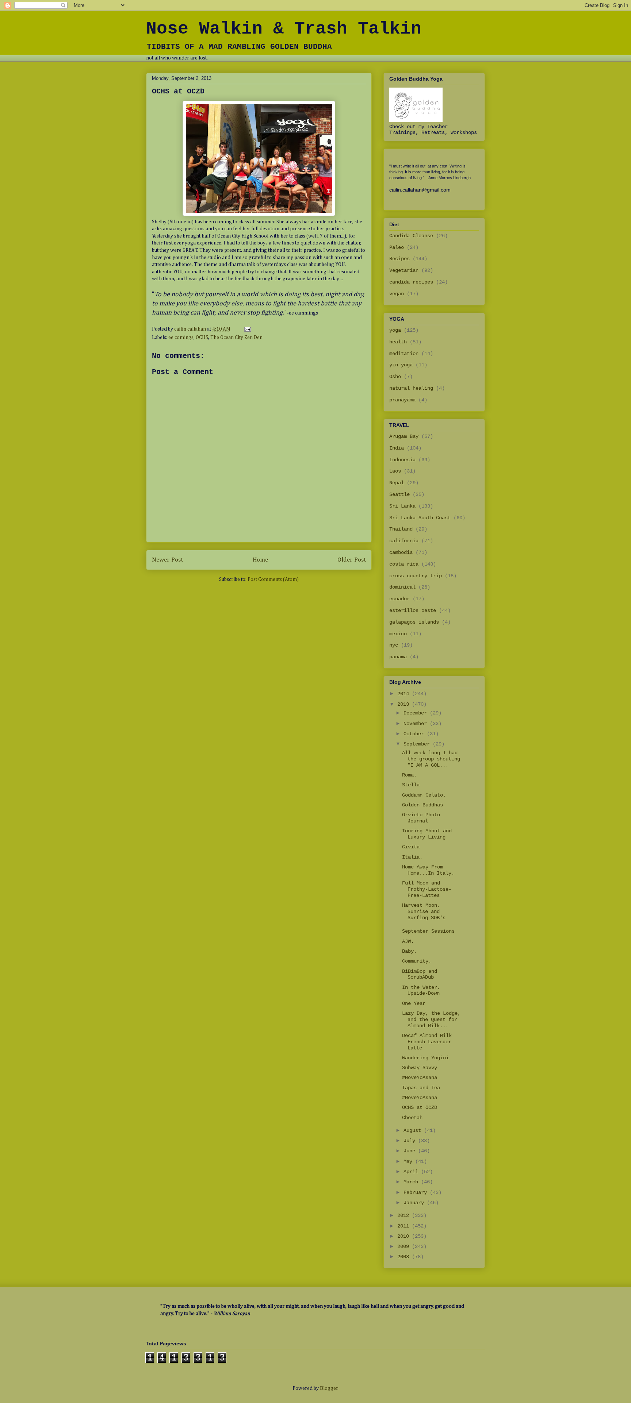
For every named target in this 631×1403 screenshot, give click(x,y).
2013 (404, 704)
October (415, 734)
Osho (395, 376)
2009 (404, 1246)
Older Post (351, 560)
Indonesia (402, 460)
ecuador (399, 599)
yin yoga (401, 365)
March (412, 1182)
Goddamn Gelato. (424, 795)
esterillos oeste (412, 610)
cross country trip (415, 576)
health (398, 342)
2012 (404, 1215)
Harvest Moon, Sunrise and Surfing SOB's (423, 911)
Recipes (399, 259)
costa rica (403, 564)
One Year (413, 1003)
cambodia (401, 552)
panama (398, 657)
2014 (404, 694)
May (409, 1161)
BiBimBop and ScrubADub (419, 974)
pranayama (402, 400)
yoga (395, 330)
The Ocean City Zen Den (236, 337)
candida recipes (411, 282)
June (411, 1151)
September (418, 744)
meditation (403, 353)
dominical (402, 587)
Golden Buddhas (422, 805)
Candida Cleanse (411, 236)
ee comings (181, 337)
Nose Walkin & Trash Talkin (283, 29)
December (417, 713)
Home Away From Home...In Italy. (428, 870)
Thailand (401, 529)
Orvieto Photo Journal (421, 818)
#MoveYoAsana (419, 1077)
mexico (398, 634)
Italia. (412, 857)
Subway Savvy (419, 1068)
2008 (404, 1257)
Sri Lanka (402, 506)
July (411, 1141)
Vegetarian (403, 270)
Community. (416, 961)
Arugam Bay (403, 436)
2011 (404, 1226)
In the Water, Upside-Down (421, 990)
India (396, 448)
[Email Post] (247, 329)
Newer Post (167, 560)
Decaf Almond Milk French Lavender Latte (427, 1042)
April (412, 1172)
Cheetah (412, 1118)
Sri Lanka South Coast (420, 518)
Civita (411, 847)
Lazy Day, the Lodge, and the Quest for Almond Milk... (431, 1019)
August (414, 1130)
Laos (395, 471)
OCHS (202, 337)
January (415, 1203)
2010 (404, 1236)
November (417, 723)
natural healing (411, 388)
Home (260, 560)
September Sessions (428, 931)
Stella (411, 785)
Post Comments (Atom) (273, 579)
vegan (396, 294)
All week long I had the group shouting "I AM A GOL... (431, 759)
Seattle (399, 494)
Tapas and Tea (421, 1088)
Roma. (409, 775)
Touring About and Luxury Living (427, 834)
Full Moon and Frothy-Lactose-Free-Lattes (426, 889)
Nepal (396, 483)
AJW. (408, 941)
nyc (393, 645)
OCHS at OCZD (419, 1107)
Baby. (409, 951)
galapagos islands (414, 622)
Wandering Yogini (425, 1058)
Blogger (329, 1388)
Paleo (396, 247)
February (417, 1192)
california (403, 541)
